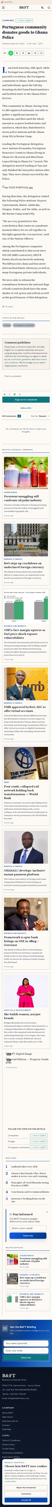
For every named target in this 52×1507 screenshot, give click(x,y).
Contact (6, 1425)
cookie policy (10, 1481)
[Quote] (14, 394)
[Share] (35, 53)
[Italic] (9, 394)
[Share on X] (16, 53)
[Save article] (41, 53)
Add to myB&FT (25, 20)
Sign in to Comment (26, 399)
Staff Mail (6, 1429)
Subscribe (26, 408)
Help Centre (7, 1417)
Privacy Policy (8, 1444)
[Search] (47, 7)
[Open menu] (4, 7)
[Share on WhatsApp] (10, 53)
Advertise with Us (10, 1421)
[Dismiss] (47, 1212)
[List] (19, 394)
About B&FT (7, 1413)
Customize (26, 1494)
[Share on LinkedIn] (29, 53)
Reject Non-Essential (26, 1487)
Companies (8, 20)
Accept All (26, 1500)
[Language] (42, 8)
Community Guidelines (12, 1453)
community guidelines (21, 359)
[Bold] (4, 394)
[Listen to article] (4, 53)
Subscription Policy (11, 1457)
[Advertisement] (26, 1095)
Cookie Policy (8, 1448)
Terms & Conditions (11, 1440)
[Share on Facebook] (23, 53)
